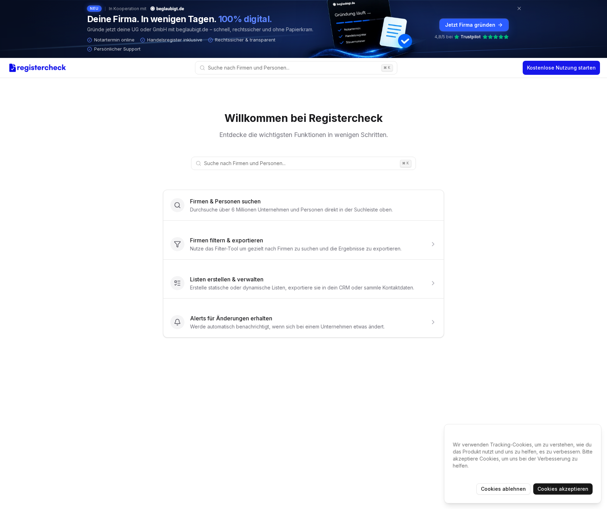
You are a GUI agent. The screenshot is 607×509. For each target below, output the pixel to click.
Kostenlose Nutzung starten (561, 68)
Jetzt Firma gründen (470, 25)
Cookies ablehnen (503, 489)
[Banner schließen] (519, 8)
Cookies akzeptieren (562, 489)
